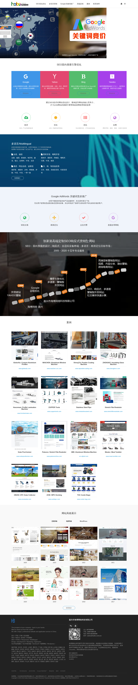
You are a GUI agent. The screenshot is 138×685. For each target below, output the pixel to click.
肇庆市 (32, 661)
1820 (25, 602)
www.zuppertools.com (54, 411)
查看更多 (69, 608)
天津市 (25, 647)
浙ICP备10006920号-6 (72, 678)
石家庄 (29, 657)
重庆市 (35, 647)
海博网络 (63, 678)
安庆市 (17, 649)
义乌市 (61, 659)
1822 (83, 562)
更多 (56, 661)
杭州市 (44, 651)
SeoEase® (35, 644)
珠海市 (22, 661)
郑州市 (52, 661)
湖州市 (49, 651)
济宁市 (31, 653)
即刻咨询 (26, 93)
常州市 (37, 649)
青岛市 (32, 655)
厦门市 (46, 659)
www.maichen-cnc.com (54, 368)
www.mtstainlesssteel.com (83, 411)
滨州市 (22, 649)
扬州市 (56, 659)
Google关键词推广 (67, 4)
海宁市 (54, 651)
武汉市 (26, 659)
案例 (88, 4)
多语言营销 (53, 4)
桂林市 (34, 651)
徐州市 (36, 659)
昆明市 (41, 653)
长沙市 (52, 649)
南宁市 (27, 655)
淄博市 (47, 661)
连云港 (46, 653)
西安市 (51, 659)
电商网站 (43, 644)
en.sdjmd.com (83, 456)
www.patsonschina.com (54, 456)
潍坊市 (16, 659)
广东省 (40, 647)
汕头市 (63, 655)
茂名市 (61, 653)
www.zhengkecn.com (113, 368)
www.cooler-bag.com (83, 499)
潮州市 (32, 649)
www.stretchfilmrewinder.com (113, 411)
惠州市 (39, 651)
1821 (112, 562)
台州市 (44, 657)
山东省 (55, 647)
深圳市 (57, 655)
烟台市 (17, 661)
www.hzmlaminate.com (24, 413)
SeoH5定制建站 (16, 644)
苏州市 (18, 657)
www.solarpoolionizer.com (24, 456)
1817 (112, 602)
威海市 (21, 659)
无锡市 (59, 657)
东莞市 (63, 649)
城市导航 (14, 647)
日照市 (52, 655)
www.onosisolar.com (24, 499)
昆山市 (36, 653)
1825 (25, 562)
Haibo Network (55, 678)
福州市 (24, 651)
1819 (54, 602)
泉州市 (42, 655)
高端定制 (80, 4)
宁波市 (17, 655)
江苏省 (45, 647)
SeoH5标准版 (27, 644)
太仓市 (39, 657)
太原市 (54, 657)
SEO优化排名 (41, 4)
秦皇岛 (37, 655)
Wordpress (50, 644)
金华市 (16, 653)
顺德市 (13, 657)
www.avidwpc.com (54, 499)
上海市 (30, 647)
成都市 (57, 649)
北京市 (20, 647)
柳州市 (56, 653)
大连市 (13, 651)
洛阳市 (51, 653)
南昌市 (22, 655)
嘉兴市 (21, 653)
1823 (54, 562)
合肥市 (59, 651)
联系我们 (18, 178)
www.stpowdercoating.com (83, 368)
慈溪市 (47, 649)
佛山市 (18, 651)
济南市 (26, 653)
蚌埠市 (27, 649)
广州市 (29, 651)
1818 (83, 602)
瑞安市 (47, 655)
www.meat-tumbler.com (113, 456)
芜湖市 (31, 659)
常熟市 (42, 649)
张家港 (42, 661)
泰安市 (49, 657)
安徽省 (60, 647)
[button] (121, 4)
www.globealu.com (25, 368)
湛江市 (37, 661)
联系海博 (96, 4)
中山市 (27, 661)
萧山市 (41, 659)
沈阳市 (34, 657)
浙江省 (50, 647)
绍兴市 (24, 657)
